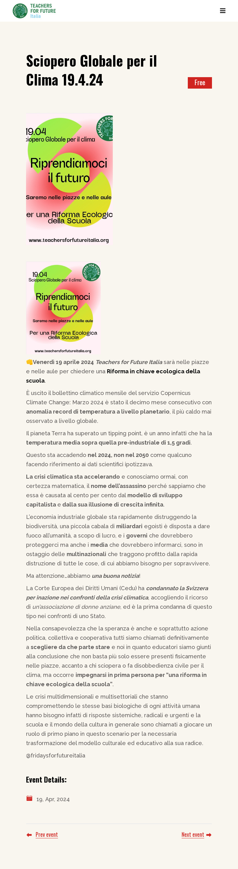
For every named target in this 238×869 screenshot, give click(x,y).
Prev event (47, 834)
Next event (193, 834)
